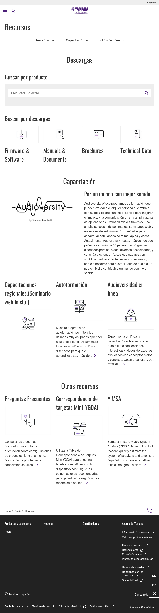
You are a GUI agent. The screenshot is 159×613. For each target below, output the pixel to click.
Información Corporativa (135, 532)
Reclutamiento (130, 550)
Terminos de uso (41, 606)
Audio (18, 510)
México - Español (19, 594)
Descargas (42, 40)
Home (8, 510)
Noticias (48, 523)
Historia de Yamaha (133, 567)
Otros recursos (110, 40)
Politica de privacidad (69, 606)
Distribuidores (91, 523)
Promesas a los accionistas (137, 559)
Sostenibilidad (130, 580)
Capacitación (75, 40)
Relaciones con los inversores (132, 573)
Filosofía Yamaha (132, 554)
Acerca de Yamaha (132, 523)
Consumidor (142, 594)
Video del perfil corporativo (137, 537)
